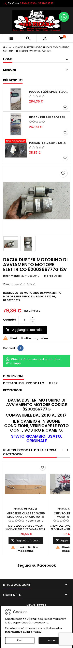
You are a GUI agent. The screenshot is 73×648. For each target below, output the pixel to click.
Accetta (53, 640)
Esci (19, 640)
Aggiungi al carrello (24, 329)
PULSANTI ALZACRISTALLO (48, 143)
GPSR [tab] (53, 383)
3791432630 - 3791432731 (36, 3)
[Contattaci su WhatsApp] (64, 17)
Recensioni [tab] (12, 390)
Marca (48, 276)
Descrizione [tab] (13, 376)
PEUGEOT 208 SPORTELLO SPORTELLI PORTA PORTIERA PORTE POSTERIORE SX (48, 91)
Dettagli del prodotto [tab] (23, 383)
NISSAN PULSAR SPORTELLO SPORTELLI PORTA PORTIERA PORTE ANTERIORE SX (48, 117)
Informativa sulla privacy (23, 632)
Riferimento (11, 276)
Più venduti (13, 80)
